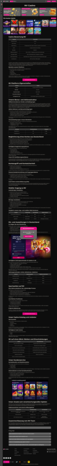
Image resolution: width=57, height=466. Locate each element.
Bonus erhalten (28, 236)
